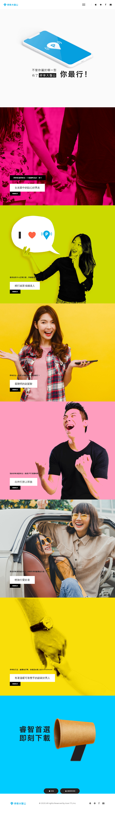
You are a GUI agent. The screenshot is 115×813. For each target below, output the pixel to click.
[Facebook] (106, 5)
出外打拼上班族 (23, 481)
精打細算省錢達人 (25, 285)
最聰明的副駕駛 (23, 383)
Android (71, 791)
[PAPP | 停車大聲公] (10, 4)
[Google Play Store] (100, 5)
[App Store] (95, 5)
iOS (52, 791)
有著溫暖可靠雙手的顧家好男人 (32, 678)
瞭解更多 (15, 193)
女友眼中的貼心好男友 (27, 187)
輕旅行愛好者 (22, 579)
